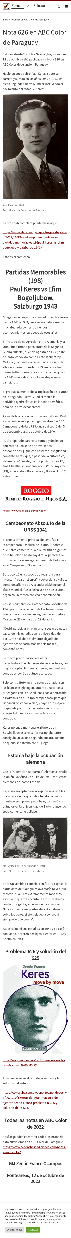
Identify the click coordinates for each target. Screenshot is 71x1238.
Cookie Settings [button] (14, 1229)
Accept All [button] (33, 1229)
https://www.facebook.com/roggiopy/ (24, 510)
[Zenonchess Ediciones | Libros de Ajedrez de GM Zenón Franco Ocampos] (6, 6)
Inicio (5, 19)
